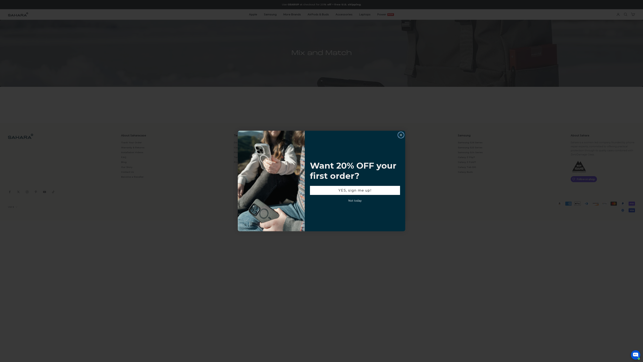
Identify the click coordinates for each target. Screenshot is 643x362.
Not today (355, 200)
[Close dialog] (401, 135)
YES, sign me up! (355, 190)
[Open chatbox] (635, 355)
